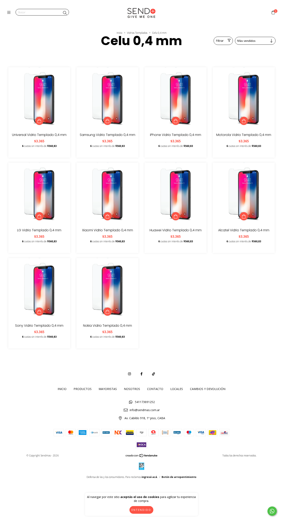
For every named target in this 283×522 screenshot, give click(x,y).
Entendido (141, 510)
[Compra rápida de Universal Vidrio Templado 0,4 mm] (39, 121)
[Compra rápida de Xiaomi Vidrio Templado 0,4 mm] (107, 216)
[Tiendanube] (141, 456)
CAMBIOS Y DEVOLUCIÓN (207, 389)
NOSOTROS (132, 389)
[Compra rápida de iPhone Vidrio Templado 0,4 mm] (176, 121)
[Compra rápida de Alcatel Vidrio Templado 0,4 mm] (244, 216)
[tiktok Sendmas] (153, 374)
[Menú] (10, 12)
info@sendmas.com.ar (145, 410)
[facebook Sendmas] (141, 374)
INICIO (62, 389)
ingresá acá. (150, 477)
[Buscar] (65, 13)
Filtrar (220, 41)
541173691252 (145, 402)
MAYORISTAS (108, 389)
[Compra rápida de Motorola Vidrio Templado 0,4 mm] (244, 121)
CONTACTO (155, 389)
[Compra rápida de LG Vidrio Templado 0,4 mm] (39, 216)
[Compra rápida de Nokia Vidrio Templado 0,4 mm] (107, 311)
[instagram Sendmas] (129, 374)
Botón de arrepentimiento (179, 477)
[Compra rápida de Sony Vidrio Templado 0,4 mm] (39, 311)
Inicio (119, 33)
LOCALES (176, 389)
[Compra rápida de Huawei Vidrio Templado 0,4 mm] (176, 216)
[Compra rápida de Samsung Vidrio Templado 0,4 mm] (107, 121)
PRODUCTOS (83, 389)
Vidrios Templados (137, 33)
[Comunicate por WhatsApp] (272, 511)
